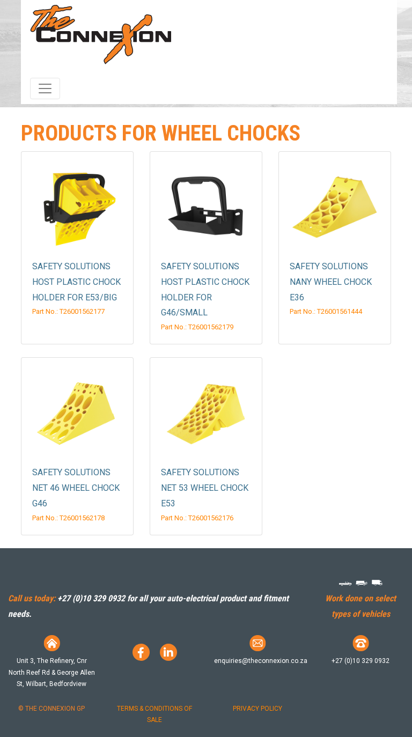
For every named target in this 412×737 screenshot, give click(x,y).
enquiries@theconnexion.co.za (260, 661)
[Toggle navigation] (45, 88)
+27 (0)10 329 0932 (91, 598)
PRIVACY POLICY (257, 708)
